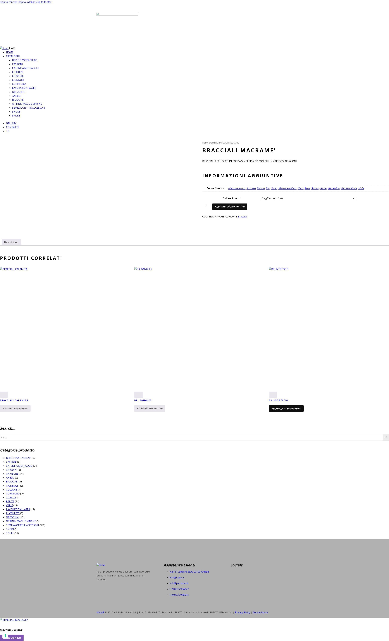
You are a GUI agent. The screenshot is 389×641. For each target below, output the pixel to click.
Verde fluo (333, 188)
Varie (9, 505)
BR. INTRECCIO (278, 400)
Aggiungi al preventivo (230, 206)
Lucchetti (13, 513)
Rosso (314, 188)
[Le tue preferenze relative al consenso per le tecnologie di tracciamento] (5, 636)
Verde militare (349, 188)
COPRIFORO (13, 493)
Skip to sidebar (26, 2)
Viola (361, 188)
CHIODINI (11, 469)
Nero (300, 188)
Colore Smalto (231, 198)
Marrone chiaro (287, 188)
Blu (267, 188)
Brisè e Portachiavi (18, 458)
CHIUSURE (12, 473)
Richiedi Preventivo (15, 408)
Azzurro (251, 188)
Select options (11, 637)
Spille (10, 533)
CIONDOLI (12, 485)
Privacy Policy (243, 612)
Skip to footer (43, 2)
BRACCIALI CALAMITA (14, 400)
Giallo (274, 188)
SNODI (10, 529)
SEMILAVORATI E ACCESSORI (22, 525)
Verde (323, 188)
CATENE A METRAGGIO (19, 465)
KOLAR (100, 612)
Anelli (10, 477)
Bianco (261, 188)
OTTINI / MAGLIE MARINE (21, 521)
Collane (11, 489)
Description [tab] (11, 242)
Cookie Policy (260, 612)
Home (205, 142)
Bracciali (212, 142)
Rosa (307, 188)
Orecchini (12, 517)
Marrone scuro (236, 188)
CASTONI (11, 461)
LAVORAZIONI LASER (18, 509)
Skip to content (8, 2)
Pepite (10, 501)
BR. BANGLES (142, 400)
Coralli (11, 497)
